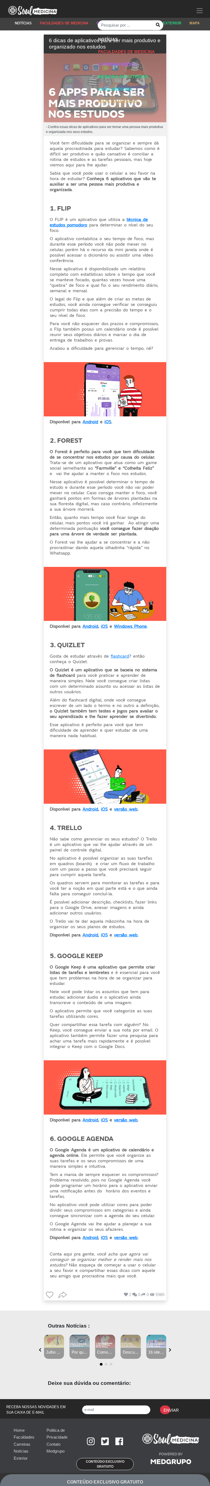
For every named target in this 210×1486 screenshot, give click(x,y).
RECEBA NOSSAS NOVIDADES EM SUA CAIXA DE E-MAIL (36, 1409)
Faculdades (24, 1437)
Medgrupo (55, 1451)
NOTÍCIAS (23, 23)
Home (19, 1430)
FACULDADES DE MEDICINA (64, 23)
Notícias (21, 1451)
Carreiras (22, 1444)
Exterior (21, 1458)
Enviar (167, 1410)
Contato (53, 1444)
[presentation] (40, 1350)
